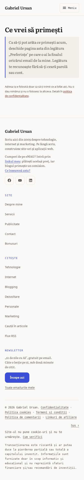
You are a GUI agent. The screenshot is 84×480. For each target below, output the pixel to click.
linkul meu (12, 161)
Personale (12, 306)
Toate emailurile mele (20, 387)
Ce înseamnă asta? (17, 170)
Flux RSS (10, 336)
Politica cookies (18, 412)
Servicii (10, 214)
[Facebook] (9, 180)
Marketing (12, 316)
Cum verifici (32, 437)
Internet (10, 277)
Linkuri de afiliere (61, 417)
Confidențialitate (55, 407)
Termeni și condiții (51, 412)
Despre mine (13, 204)
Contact (10, 234)
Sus (75, 425)
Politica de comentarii (23, 417)
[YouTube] (19, 180)
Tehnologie (12, 267)
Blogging (11, 287)
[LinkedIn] (30, 180)
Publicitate (12, 224)
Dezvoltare (12, 297)
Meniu (72, 7)
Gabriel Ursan (18, 8)
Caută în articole (16, 326)
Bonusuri (11, 243)
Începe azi (17, 377)
